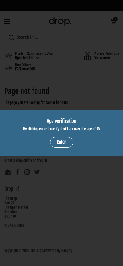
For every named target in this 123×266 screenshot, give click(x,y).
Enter (61, 142)
